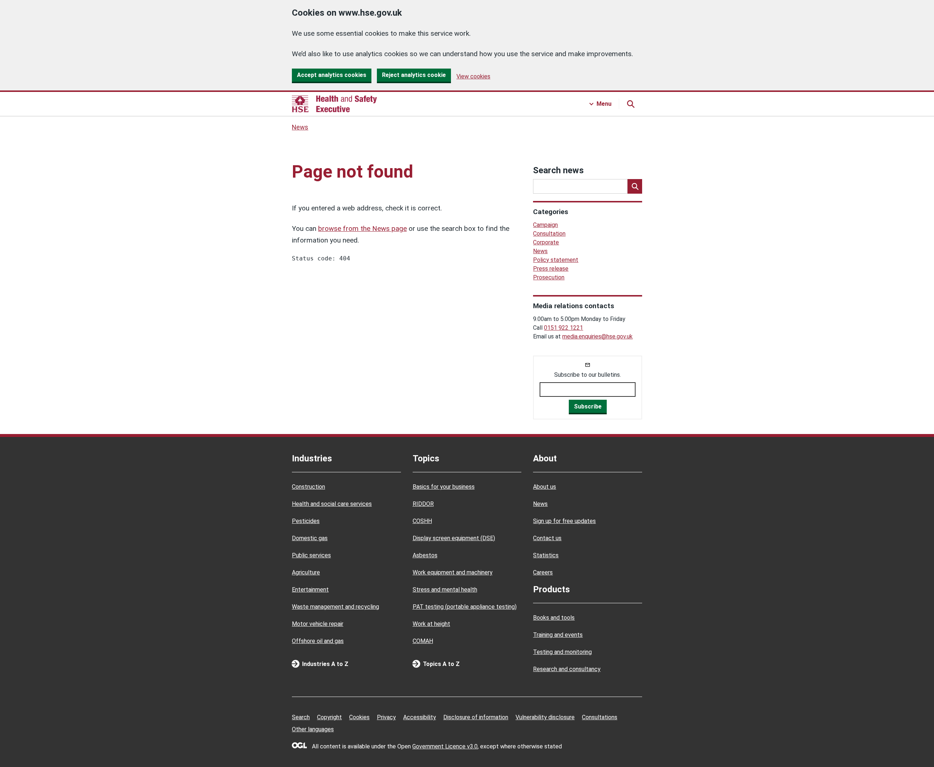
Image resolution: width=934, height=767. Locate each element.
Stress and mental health (445, 589)
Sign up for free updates (564, 521)
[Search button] (630, 104)
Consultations (599, 717)
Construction (308, 486)
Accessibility (419, 717)
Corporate (546, 242)
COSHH (422, 521)
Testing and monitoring (562, 651)
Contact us (547, 538)
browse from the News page (362, 228)
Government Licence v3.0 (445, 746)
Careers (543, 572)
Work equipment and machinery (453, 572)
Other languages (313, 729)
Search (301, 717)
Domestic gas (310, 538)
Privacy (386, 717)
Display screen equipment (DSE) (454, 538)
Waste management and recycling (335, 606)
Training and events (558, 634)
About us (544, 486)
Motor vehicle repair (317, 623)
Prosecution (548, 277)
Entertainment (310, 589)
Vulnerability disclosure (545, 717)
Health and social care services (332, 503)
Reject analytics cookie (414, 74)
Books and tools (554, 617)
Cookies (359, 717)
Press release (550, 268)
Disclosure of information (475, 717)
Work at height (431, 623)
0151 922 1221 (563, 327)
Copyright (329, 717)
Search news (558, 170)
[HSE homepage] (334, 104)
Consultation (549, 233)
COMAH (423, 641)
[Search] (635, 186)
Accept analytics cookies (331, 74)
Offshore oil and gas (318, 641)
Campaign (545, 224)
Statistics (546, 555)
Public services (311, 555)
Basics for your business (444, 486)
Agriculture (306, 572)
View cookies (473, 76)
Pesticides (306, 521)
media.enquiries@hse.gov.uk (597, 336)
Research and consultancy (567, 669)
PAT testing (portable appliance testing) (465, 606)
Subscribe (588, 406)
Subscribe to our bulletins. (587, 374)
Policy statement (555, 259)
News (300, 127)
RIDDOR (423, 503)
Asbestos (425, 555)
